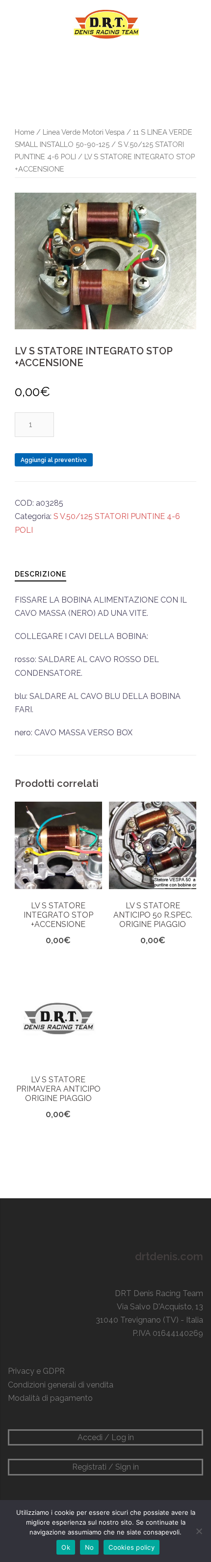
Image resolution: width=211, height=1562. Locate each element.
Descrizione (40, 574)
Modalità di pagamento (50, 1398)
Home (24, 132)
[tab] (40, 573)
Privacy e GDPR (36, 1371)
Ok (65, 1547)
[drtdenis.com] (105, 24)
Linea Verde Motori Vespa (84, 132)
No (89, 1547)
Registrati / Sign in (105, 1467)
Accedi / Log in (106, 1437)
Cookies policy (131, 1547)
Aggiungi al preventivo (54, 460)
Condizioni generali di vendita (60, 1384)
